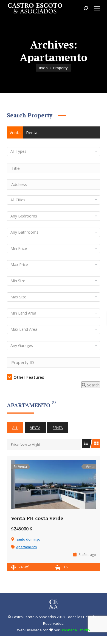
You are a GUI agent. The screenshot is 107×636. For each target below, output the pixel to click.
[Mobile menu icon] (97, 8)
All (15, 427)
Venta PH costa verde (37, 518)
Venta (15, 132)
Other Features (28, 377)
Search (93, 385)
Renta (31, 132)
